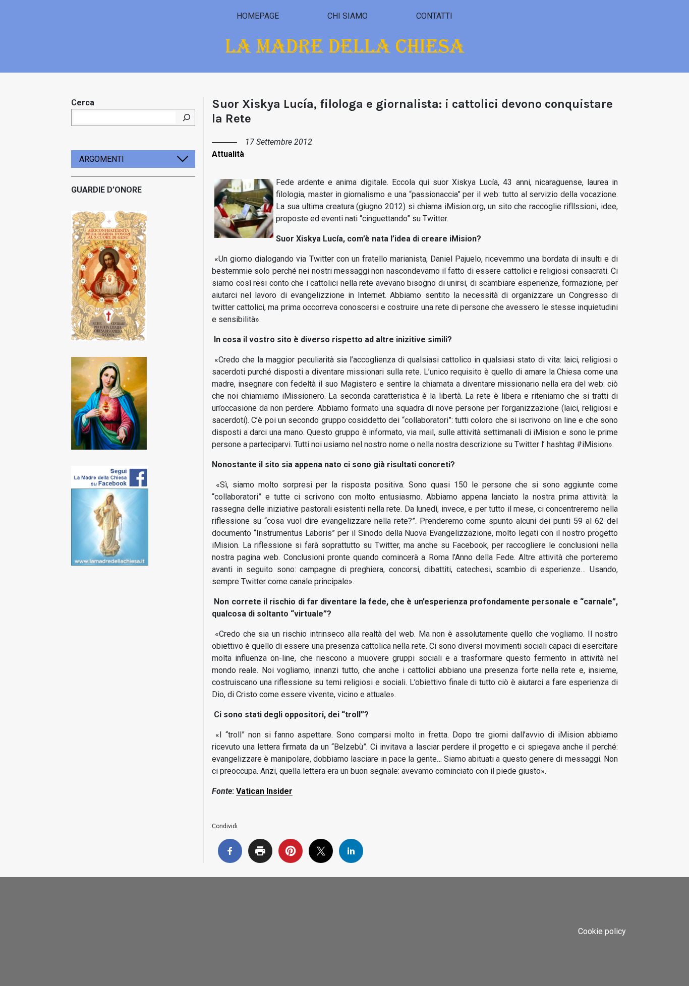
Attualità (228, 154)
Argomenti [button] (101, 159)
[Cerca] (187, 117)
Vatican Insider (264, 791)
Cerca (82, 102)
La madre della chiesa (345, 46)
